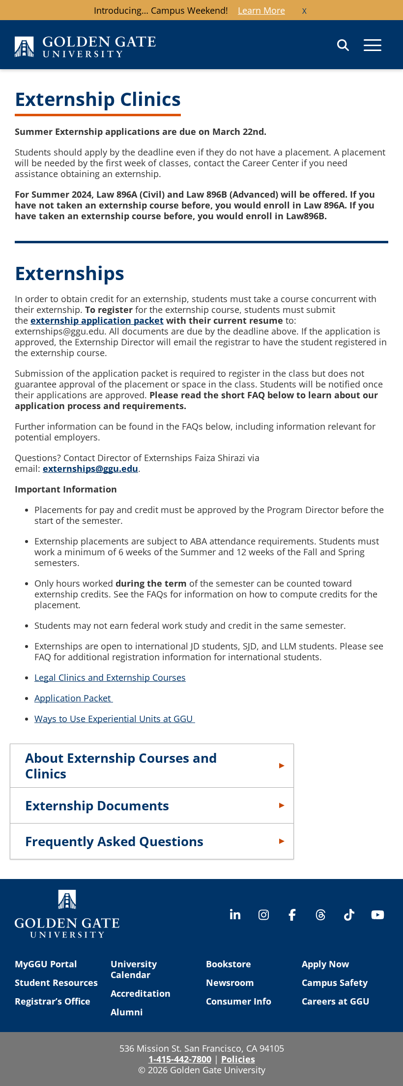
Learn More (261, 10)
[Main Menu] (372, 45)
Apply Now (325, 964)
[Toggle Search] (343, 45)
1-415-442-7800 (179, 1059)
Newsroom (230, 982)
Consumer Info (238, 1001)
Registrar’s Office (52, 1001)
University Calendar (134, 969)
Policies (238, 1059)
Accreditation (141, 993)
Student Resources (56, 982)
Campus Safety (335, 982)
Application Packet (73, 698)
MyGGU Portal (46, 964)
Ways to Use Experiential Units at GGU (114, 718)
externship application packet (97, 320)
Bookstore (228, 964)
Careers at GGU (336, 1001)
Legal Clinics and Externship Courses (110, 677)
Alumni (127, 1012)
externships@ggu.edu (90, 468)
